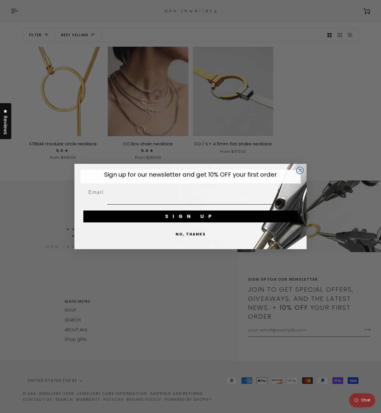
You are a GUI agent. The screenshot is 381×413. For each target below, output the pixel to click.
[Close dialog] (300, 170)
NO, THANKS (191, 234)
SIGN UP (190, 216)
